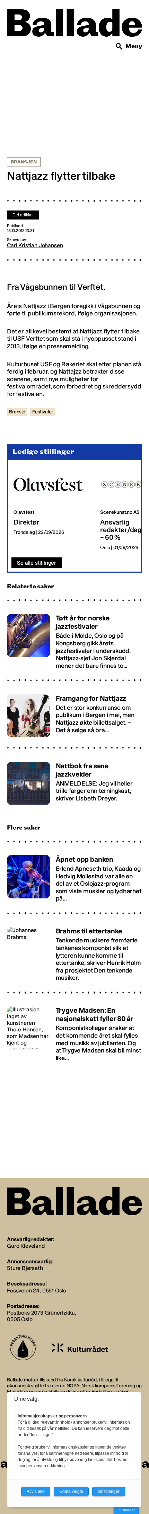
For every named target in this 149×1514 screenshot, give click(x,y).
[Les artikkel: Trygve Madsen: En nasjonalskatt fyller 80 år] (74, 1031)
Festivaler (42, 412)
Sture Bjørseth (25, 1268)
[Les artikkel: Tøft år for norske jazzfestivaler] (74, 639)
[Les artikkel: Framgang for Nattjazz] (74, 712)
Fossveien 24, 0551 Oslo (36, 1290)
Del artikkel (23, 215)
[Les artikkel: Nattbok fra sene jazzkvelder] (74, 780)
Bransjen (24, 162)
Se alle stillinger (36, 562)
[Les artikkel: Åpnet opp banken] (74, 876)
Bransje (17, 412)
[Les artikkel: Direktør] (51, 509)
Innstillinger (126, 1510)
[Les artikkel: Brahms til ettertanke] (74, 951)
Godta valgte (71, 1491)
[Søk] (119, 46)
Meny (133, 46)
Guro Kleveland (26, 1246)
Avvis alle (36, 1491)
